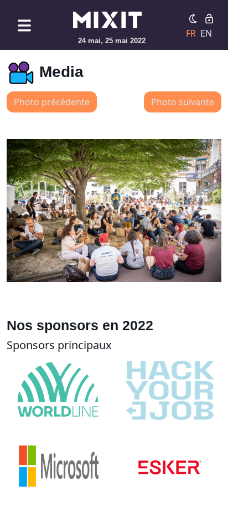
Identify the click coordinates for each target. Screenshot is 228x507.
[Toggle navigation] (24, 25)
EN (206, 33)
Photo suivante (182, 102)
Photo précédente (52, 102)
